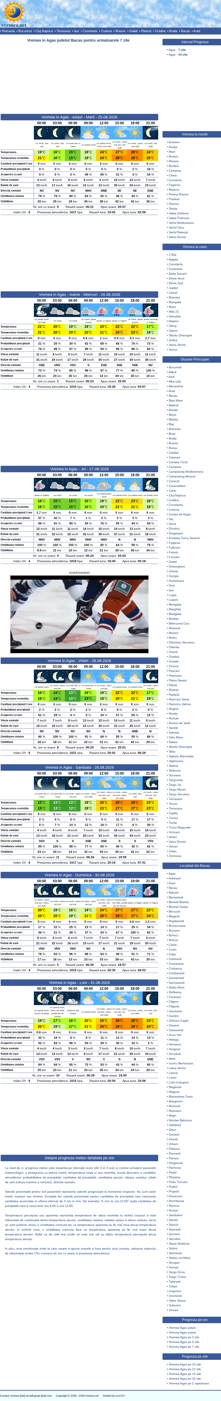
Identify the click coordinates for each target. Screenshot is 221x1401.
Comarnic (175, 180)
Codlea (173, 500)
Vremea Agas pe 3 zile (184, 1337)
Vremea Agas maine (182, 1332)
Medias (174, 618)
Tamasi (173, 1267)
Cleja (172, 954)
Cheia (173, 175)
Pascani (174, 671)
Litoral (173, 292)
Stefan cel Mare (179, 1258)
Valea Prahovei (179, 218)
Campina (175, 170)
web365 (120, 1395)
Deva (172, 524)
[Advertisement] (79, 76)
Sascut (173, 1224)
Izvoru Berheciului (181, 1063)
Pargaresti (176, 1163)
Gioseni (174, 1025)
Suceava (175, 775)
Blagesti (174, 916)
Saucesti (174, 1229)
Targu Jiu (175, 784)
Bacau (185, 31)
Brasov (120, 31)
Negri (172, 1115)
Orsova (174, 666)
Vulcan (173, 846)
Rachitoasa (176, 1201)
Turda (173, 822)
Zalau (173, 851)
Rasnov (174, 204)
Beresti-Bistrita (179, 902)
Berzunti (174, 911)
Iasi (76, 31)
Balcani (174, 892)
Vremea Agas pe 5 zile (184, 1342)
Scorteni (174, 1234)
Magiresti (175, 1087)
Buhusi (173, 940)
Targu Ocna (177, 1272)
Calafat (173, 452)
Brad (172, 433)
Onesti (173, 652)
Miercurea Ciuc (179, 623)
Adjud (172, 372)
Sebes (173, 742)
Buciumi (174, 930)
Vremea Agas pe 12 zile (185, 1369)
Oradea (160, 31)
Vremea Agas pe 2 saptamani (189, 1383)
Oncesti (174, 1134)
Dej (171, 519)
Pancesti (174, 1153)
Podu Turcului (178, 1182)
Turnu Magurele (180, 827)
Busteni (174, 166)
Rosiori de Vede (179, 723)
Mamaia (174, 297)
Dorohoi (174, 528)
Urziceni (174, 832)
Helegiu (174, 1039)
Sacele (173, 728)
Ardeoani (175, 878)
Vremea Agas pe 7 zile (184, 1346)
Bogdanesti (176, 921)
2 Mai (172, 254)
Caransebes (177, 486)
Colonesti (175, 959)
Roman (174, 718)
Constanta (90, 31)
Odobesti (175, 1125)
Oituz (172, 1129)
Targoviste (176, 780)
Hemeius (175, 1044)
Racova (174, 1205)
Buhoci (173, 935)
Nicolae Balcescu (180, 1120)
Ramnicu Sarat (179, 699)
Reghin (173, 709)
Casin (173, 949)
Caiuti (173, 944)
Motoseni (175, 1110)
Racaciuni (175, 1196)
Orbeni (173, 1144)
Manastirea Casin (181, 1096)
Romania (8, 31)
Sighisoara (176, 761)
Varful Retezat (178, 232)
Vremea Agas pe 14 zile (185, 1374)
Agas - (177, 50)
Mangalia (175, 302)
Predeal (174, 199)
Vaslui (173, 837)
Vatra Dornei (177, 237)
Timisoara (63, 31)
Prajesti (174, 1191)
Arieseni (174, 142)
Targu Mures (177, 789)
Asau (172, 883)
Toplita (173, 813)
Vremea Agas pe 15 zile (185, 1378)
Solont (173, 1248)
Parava (173, 1158)
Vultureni (175, 1305)
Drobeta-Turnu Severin (184, 538)
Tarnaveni (175, 799)
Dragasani (176, 533)
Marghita (175, 609)
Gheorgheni (177, 566)
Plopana (174, 1177)
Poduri (173, 1186)
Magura (174, 1092)
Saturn (173, 330)
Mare (172, 307)
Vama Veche (177, 345)
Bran (172, 151)
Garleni (174, 1016)
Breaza (173, 161)
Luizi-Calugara (179, 1082)
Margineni (175, 1101)
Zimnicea (175, 856)
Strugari (174, 1262)
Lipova (173, 1073)
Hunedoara (176, 580)
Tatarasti (174, 1281)
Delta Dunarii (177, 273)
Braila (173, 31)
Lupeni (173, 599)
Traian (173, 1286)
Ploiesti (146, 31)
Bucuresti (25, 31)
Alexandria (176, 386)
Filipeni (173, 1001)
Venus (173, 349)
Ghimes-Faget (178, 1020)
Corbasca (175, 968)
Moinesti (174, 628)
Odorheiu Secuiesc (182, 642)
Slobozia (174, 770)
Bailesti (173, 405)
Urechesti (175, 1295)
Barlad (173, 410)
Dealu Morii (176, 987)
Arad (196, 31)
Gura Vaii (175, 1035)
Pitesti (173, 685)
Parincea (175, 1167)
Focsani (174, 557)
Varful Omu (176, 227)
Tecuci (173, 803)
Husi (172, 585)
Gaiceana (175, 1011)
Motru (173, 637)
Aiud (172, 376)
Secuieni (174, 1239)
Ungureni (175, 1291)
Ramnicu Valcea (180, 704)
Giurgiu (174, 576)
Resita (173, 713)
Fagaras (174, 185)
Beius (172, 414)
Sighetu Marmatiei (181, 756)
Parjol (173, 1172)
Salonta (174, 732)
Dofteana (175, 992)
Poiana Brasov (179, 194)
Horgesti (174, 1049)
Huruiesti (175, 1054)
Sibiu (172, 751)
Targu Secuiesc (179, 794)
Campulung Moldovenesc (186, 471)
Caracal (174, 481)
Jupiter (173, 288)
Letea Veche (177, 1068)
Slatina (173, 765)
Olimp (173, 326)
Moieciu (174, 189)
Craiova (106, 31)
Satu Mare (176, 737)
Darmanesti (177, 982)
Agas (172, 873)
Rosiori (173, 1210)
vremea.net (14, 25)
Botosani (175, 429)
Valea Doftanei (179, 213)
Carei (172, 490)
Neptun (174, 321)
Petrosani (175, 675)
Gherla (173, 571)
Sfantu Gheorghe (180, 335)
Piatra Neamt (178, 680)
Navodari (175, 316)
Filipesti (174, 1006)
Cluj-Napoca (44, 31)
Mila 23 (174, 311)
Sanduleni (175, 1215)
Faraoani (175, 997)
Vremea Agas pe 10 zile (185, 1364)
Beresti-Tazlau (178, 906)
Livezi (173, 1077)
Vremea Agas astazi (182, 1327)
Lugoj (172, 595)
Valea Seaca (177, 1300)
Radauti (174, 694)
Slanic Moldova (179, 1243)
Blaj (171, 424)
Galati (133, 31)
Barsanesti (176, 897)
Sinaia (173, 208)
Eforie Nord (176, 278)
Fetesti (173, 552)
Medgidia (175, 614)
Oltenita (174, 647)
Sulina (173, 340)
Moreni (173, 633)
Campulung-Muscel (182, 476)
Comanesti (176, 963)
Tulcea (173, 818)
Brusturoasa (177, 925)
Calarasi (174, 457)
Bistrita (173, 419)
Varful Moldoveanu (181, 222)
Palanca (174, 1148)
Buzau (173, 448)
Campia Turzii (178, 462)
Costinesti (175, 269)
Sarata (173, 1220)
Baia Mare (176, 400)
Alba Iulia (175, 381)
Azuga (173, 147)
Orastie (174, 661)
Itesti (172, 1058)
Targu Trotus (177, 1277)
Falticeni (174, 547)
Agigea (173, 259)
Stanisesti (175, 1253)
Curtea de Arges (180, 514)
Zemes (173, 1310)
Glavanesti (176, 1030)
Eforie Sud (176, 283)
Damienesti (176, 978)
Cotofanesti (176, 973)
